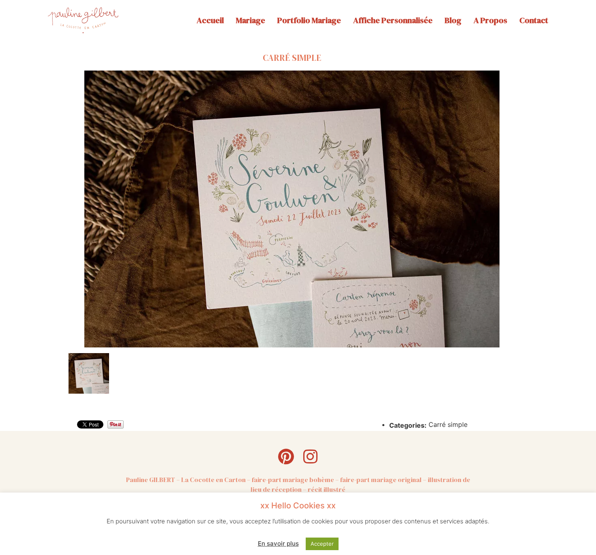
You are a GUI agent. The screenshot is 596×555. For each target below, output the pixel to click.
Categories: (408, 425)
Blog (453, 20)
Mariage (250, 20)
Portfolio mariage (309, 20)
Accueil (210, 20)
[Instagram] (310, 456)
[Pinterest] (286, 456)
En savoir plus (278, 543)
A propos (490, 20)
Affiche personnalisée (393, 20)
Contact (533, 20)
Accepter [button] (322, 543)
